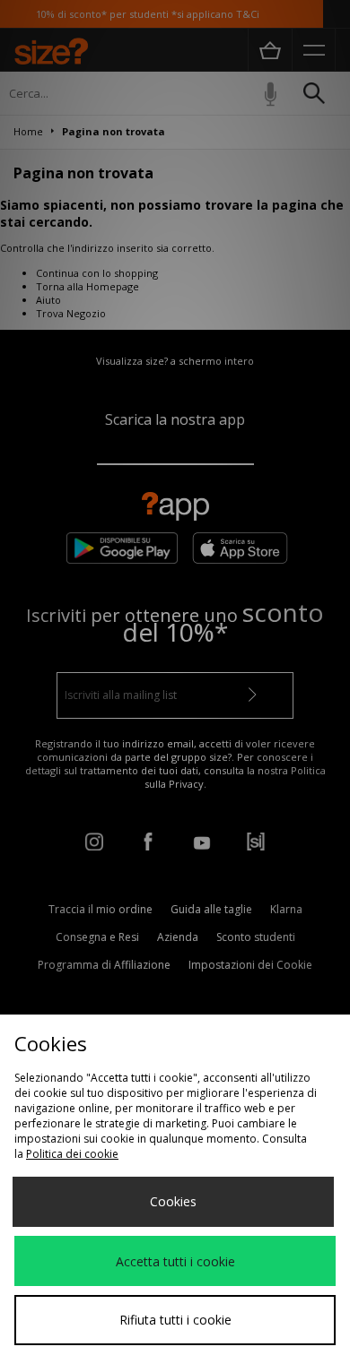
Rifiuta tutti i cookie (175, 1319)
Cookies (173, 1201)
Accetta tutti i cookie (175, 1261)
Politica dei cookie (72, 1153)
